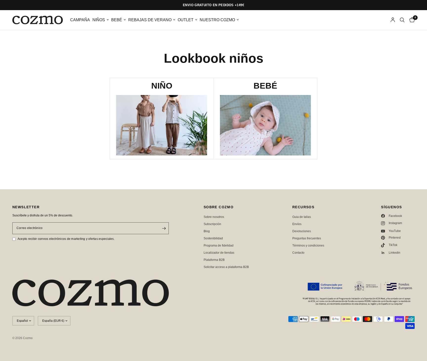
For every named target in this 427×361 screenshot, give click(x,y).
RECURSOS (303, 207)
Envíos (296, 224)
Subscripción (212, 224)
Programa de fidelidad (219, 245)
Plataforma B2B (214, 260)
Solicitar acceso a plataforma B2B (226, 267)
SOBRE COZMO (219, 207)
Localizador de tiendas (219, 252)
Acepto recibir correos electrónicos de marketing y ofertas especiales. (66, 239)
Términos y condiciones (308, 245)
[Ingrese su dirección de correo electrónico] (164, 228)
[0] (411, 20)
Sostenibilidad (213, 238)
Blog (207, 231)
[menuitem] (80, 20)
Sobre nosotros (214, 217)
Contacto (298, 252)
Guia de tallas (301, 217)
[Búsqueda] (402, 20)
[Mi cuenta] (392, 20)
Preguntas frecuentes (306, 238)
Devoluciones (301, 231)
